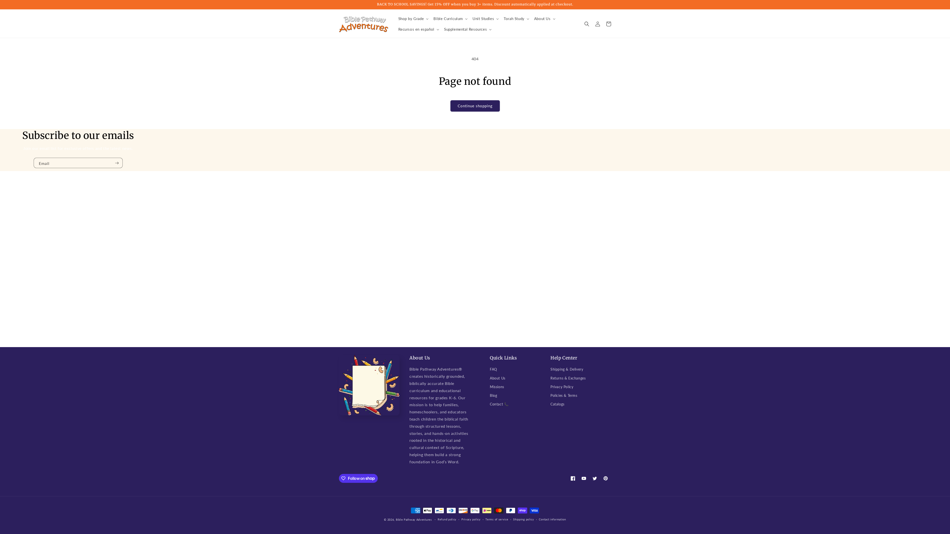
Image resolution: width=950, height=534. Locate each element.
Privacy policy (471, 519)
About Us (497, 378)
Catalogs (557, 404)
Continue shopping (475, 106)
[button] (413, 18)
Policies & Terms (563, 395)
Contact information (552, 519)
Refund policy (447, 519)
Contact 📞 (499, 404)
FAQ (493, 369)
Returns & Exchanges (568, 378)
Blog (493, 395)
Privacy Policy (561, 387)
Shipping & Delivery (566, 369)
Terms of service (496, 519)
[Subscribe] (117, 163)
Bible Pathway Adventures (414, 519)
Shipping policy (523, 519)
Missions (497, 387)
